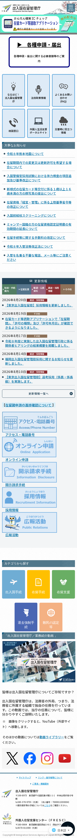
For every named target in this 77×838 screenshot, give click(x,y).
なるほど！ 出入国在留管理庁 (13, 98)
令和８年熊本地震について (25, 154)
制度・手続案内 (9, 289)
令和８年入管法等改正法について (30, 246)
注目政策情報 (38, 97)
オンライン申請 (16, 459)
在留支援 (24, 289)
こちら (47, 805)
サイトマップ (25, 777)
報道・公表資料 (38, 289)
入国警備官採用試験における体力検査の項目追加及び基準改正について (39, 178)
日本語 (61, 830)
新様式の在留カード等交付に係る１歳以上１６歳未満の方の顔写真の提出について (39, 191)
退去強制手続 (26, 625)
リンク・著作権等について (50, 777)
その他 (68, 289)
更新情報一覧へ (39, 393)
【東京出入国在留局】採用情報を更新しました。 (39, 305)
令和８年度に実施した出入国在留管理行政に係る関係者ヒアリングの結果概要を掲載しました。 (39, 343)
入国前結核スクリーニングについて (31, 215)
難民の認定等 (51, 625)
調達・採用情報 (53, 289)
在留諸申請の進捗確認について (28, 404)
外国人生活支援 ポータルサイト (38, 130)
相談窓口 (13, 131)
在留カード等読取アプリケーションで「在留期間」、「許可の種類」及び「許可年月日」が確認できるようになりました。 (39, 323)
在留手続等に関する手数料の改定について (36, 237)
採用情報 (11, 509)
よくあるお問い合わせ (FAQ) (63, 98)
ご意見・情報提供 (40, 783)
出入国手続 (13, 592)
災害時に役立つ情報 (63, 130)
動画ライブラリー (51, 737)
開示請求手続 (15, 484)
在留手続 (38, 592)
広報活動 (11, 534)
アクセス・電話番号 (20, 434)
